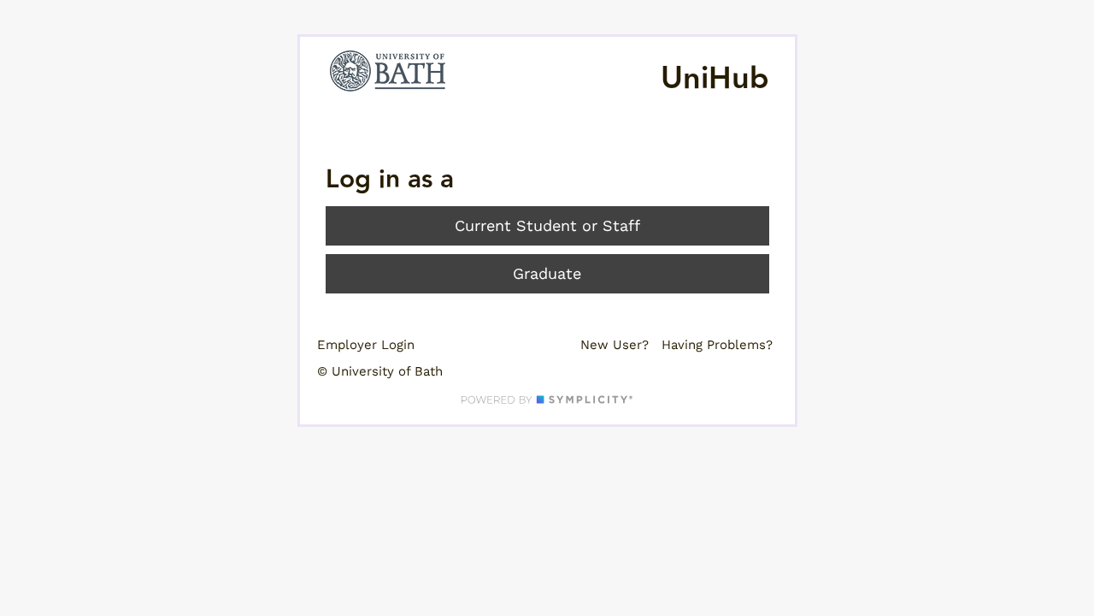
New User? (614, 344)
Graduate (547, 273)
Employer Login (366, 344)
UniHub (715, 79)
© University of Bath (380, 371)
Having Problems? (717, 344)
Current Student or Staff (547, 225)
